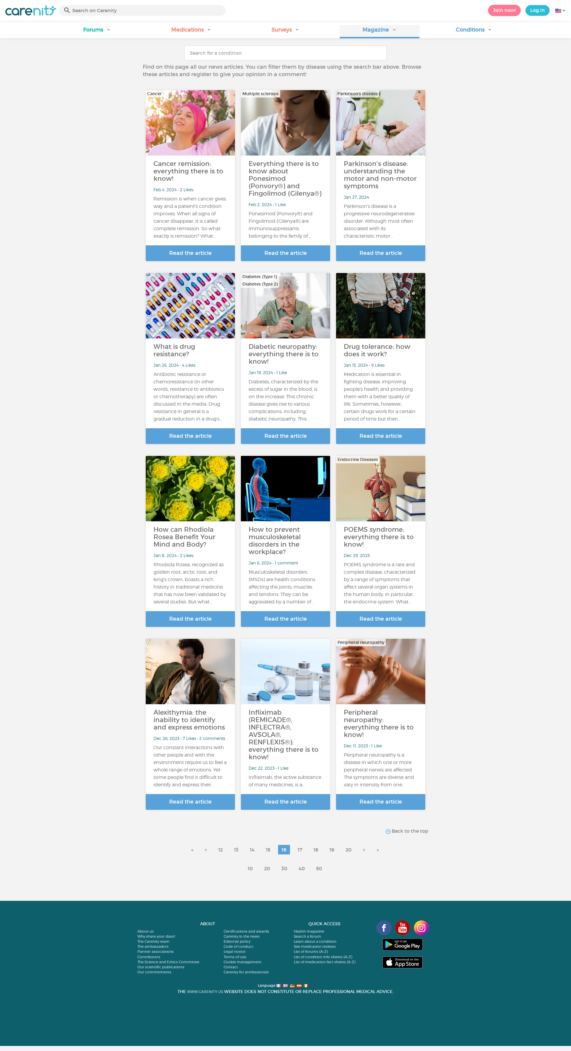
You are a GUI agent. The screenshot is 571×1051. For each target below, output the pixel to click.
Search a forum (307, 936)
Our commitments (154, 972)
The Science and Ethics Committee (168, 962)
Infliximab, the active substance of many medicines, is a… (285, 781)
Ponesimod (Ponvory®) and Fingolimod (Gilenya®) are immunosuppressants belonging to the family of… (281, 225)
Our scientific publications (160, 967)
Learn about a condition (315, 941)
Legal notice (234, 951)
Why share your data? (156, 936)
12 (220, 850)
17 (300, 850)
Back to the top (409, 831)
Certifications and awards (246, 931)
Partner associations (155, 951)
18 (315, 850)
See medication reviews (315, 946)
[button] (97, 31)
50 (319, 868)
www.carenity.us (205, 991)
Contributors (148, 957)
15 (268, 850)
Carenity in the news (242, 936)
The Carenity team (153, 941)
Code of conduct (238, 946)
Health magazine (309, 931)
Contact (231, 967)
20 (349, 850)
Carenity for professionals (246, 972)
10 (250, 868)
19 (332, 850)
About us (145, 931)
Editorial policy (237, 941)
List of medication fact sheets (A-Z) (324, 962)
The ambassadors (153, 946)
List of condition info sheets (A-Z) (323, 957)
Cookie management (242, 962)
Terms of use (235, 957)
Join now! (504, 10)
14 (252, 850)
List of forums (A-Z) (311, 951)
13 (236, 850)
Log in (537, 10)
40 (302, 868)
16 (284, 850)
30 (284, 868)
